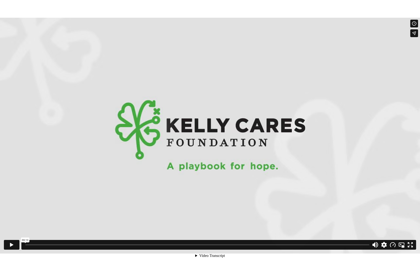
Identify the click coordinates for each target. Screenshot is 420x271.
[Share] (414, 33)
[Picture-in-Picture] (401, 245)
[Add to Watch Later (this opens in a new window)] (414, 23)
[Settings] (384, 245)
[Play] (11, 245)
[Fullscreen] (410, 245)
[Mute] (375, 245)
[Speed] (393, 245)
